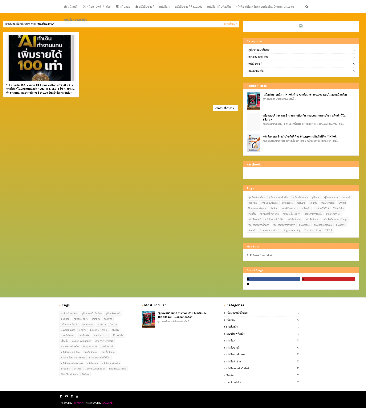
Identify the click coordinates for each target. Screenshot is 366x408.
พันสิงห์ (274, 208)
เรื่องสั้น (252, 213)
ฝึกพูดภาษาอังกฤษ (257, 208)
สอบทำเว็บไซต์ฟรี (291, 213)
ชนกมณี (346, 197)
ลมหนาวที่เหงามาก (269, 213)
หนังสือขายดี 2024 (274, 219)
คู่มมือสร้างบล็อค (256, 197)
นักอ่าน (313, 202)
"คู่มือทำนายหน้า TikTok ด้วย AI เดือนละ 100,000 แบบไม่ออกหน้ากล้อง (304, 94)
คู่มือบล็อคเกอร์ (300, 197)
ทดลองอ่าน (287, 202)
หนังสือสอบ (304, 224)
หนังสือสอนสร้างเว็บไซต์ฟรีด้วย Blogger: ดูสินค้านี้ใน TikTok (299, 136)
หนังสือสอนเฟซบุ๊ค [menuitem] (75, 19)
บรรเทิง (342, 202)
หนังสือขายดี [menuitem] (146, 6)
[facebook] (273, 279)
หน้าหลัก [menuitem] (72, 6)
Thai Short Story (312, 230)
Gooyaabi (107, 403)
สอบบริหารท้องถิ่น (301, 57)
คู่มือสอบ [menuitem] (125, 6)
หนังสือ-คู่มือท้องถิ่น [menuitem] (219, 6)
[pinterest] (328, 279)
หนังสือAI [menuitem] (164, 6)
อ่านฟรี (251, 230)
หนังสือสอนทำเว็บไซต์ (284, 224)
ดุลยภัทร (252, 202)
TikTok (328, 230)
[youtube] (273, 284)
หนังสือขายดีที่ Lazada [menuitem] (188, 6)
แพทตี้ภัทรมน (288, 208)
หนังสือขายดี (301, 63)
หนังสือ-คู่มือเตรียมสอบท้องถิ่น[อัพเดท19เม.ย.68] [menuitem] (265, 6)
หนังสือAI (340, 224)
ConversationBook (269, 230)
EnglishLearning (292, 230)
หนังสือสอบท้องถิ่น (323, 224)
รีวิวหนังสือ (338, 208)
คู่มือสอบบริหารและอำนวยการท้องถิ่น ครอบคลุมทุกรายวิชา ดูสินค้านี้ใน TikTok (304, 117)
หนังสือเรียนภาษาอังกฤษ (335, 219)
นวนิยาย (301, 202)
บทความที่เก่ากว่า (224, 108)
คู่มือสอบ (316, 197)
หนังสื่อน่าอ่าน (312, 219)
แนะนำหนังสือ (301, 70)
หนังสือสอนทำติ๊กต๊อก (258, 224)
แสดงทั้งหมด (230, 24)
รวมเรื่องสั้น (304, 208)
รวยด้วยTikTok (321, 208)
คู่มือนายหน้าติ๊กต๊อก (301, 49)
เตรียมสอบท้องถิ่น (269, 202)
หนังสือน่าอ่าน (294, 219)
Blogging (78, 403)
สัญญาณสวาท (333, 213)
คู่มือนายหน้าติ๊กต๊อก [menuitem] (99, 6)
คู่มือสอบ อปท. (331, 197)
